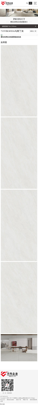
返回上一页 (33, 31)
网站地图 (2, 404)
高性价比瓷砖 (10, 399)
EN (30, 3)
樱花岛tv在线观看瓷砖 (10, 401)
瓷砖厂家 (18, 399)
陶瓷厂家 (25, 399)
